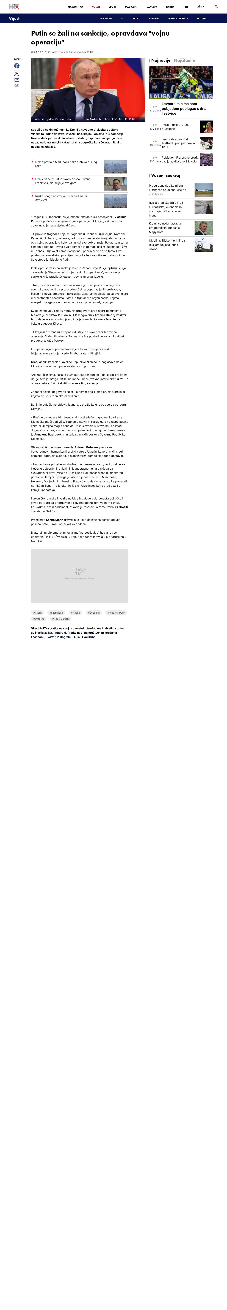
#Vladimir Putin (116, 612)
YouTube (89, 637)
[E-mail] (20, 80)
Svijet (136, 18)
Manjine (153, 18)
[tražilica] (216, 7)
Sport (112, 6)
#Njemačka (56, 612)
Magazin (131, 6)
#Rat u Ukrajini (60, 618)
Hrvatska (105, 18)
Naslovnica (75, 6)
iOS (51, 632)
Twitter (50, 637)
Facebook (37, 637)
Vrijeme (201, 18)
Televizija (151, 6)
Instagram (63, 637)
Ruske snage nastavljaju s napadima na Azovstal (61, 198)
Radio (170, 6)
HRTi (185, 6)
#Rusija (37, 612)
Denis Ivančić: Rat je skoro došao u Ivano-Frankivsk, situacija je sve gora (63, 181)
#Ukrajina (38, 618)
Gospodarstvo (178, 18)
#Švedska (94, 612)
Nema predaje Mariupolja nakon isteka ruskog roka (66, 164)
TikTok (76, 637)
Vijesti (96, 6)
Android (60, 632)
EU (122, 18)
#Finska (75, 612)
